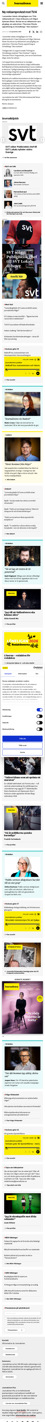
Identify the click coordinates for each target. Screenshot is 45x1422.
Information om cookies (26, 1415)
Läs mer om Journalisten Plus (16, 1403)
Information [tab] (22, 674)
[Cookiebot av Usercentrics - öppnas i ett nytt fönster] (33, 668)
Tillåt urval (22, 745)
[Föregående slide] (2, 139)
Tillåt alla (22, 739)
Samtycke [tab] (8, 674)
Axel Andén (21, 1410)
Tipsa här (22, 1179)
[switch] (40, 716)
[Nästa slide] (42, 139)
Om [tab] (37, 674)
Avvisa (22, 752)
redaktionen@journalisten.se (15, 1181)
